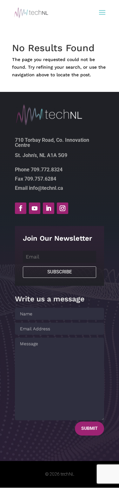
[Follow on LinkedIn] (48, 208)
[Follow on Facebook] (20, 208)
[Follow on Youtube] (34, 208)
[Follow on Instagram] (62, 208)
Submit (89, 428)
